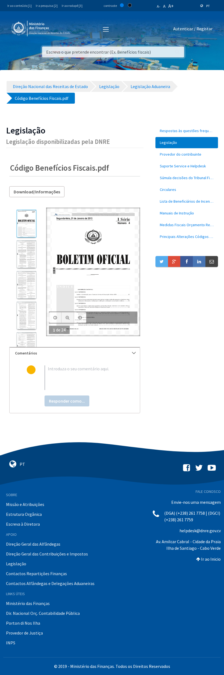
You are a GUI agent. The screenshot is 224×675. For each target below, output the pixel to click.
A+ (171, 6)
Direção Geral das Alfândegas (33, 544)
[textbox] (84, 377)
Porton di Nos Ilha (23, 623)
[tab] (75, 353)
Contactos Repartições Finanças (36, 573)
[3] (26, 284)
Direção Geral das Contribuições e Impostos (47, 554)
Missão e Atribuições (25, 504)
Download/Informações (37, 191)
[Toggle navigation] (79, 29)
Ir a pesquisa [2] (47, 6)
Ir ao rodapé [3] (72, 6)
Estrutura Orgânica (24, 514)
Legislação (16, 563)
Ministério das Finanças (28, 603)
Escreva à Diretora (23, 524)
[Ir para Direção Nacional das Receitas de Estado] (41, 29)
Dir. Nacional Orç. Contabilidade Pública (43, 613)
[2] (26, 254)
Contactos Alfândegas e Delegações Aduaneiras (50, 583)
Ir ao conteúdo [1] (19, 6)
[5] (26, 346)
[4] (26, 315)
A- (158, 6)
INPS (10, 642)
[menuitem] (186, 130)
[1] (26, 223)
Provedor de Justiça (24, 633)
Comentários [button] (26, 353)
